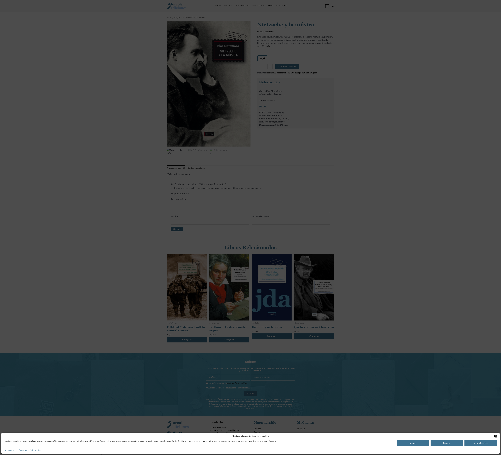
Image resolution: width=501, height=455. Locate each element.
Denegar (447, 443)
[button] (495, 436)
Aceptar (413, 443)
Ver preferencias (481, 443)
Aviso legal (37, 450)
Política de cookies (10, 450)
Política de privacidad (25, 450)
